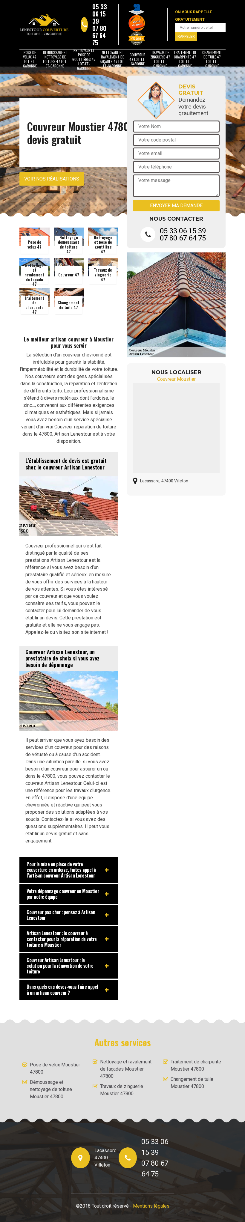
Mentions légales (151, 1206)
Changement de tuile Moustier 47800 (192, 1082)
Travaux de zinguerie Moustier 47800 (121, 1089)
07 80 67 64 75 (99, 35)
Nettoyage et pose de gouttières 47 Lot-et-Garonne (84, 59)
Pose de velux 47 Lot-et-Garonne (30, 59)
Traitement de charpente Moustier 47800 (196, 1065)
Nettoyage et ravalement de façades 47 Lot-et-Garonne (112, 59)
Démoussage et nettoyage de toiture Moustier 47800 (51, 1089)
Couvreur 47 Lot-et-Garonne (137, 59)
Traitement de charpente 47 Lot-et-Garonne (185, 59)
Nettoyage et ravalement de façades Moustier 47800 (125, 1069)
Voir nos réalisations (51, 179)
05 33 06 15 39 (99, 14)
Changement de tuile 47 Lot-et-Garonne (212, 59)
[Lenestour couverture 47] (44, 24)
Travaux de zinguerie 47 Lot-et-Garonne (160, 59)
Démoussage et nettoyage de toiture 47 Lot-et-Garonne (55, 59)
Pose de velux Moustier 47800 (55, 1068)
